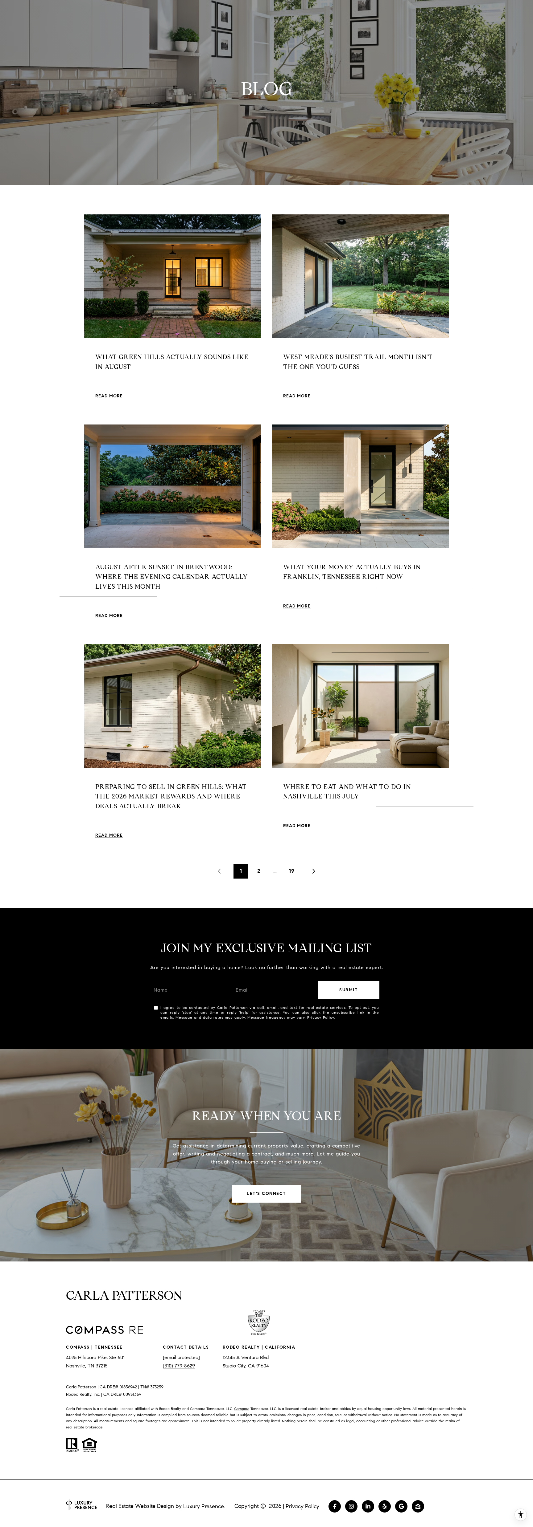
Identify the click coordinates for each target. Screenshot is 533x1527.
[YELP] (384, 1506)
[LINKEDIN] (368, 1506)
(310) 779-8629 (179, 1366)
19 (292, 871)
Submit (348, 990)
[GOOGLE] (401, 1506)
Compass (241, 1408)
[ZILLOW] (418, 1506)
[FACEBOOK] (334, 1506)
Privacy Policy (320, 1017)
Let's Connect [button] (266, 1193)
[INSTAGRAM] (351, 1506)
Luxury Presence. (204, 1506)
